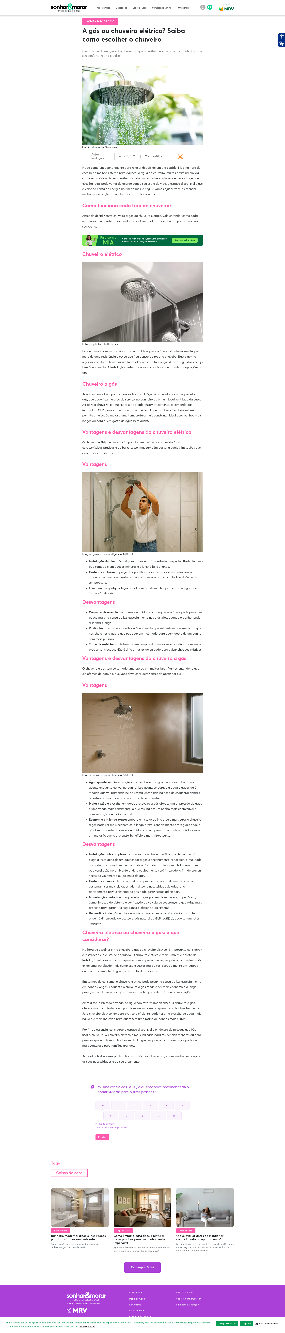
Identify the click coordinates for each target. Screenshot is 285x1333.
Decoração (121, 8)
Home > (91, 21)
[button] (266, 1323)
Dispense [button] (246, 1324)
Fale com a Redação (187, 1305)
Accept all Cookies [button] (227, 1324)
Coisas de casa (69, 1173)
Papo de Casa (103, 8)
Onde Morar (184, 8)
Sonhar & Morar (69, 5)
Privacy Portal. (87, 1327)
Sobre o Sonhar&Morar (188, 1299)
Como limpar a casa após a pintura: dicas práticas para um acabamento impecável (139, 1240)
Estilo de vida (139, 8)
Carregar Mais (142, 1267)
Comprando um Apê (162, 8)
